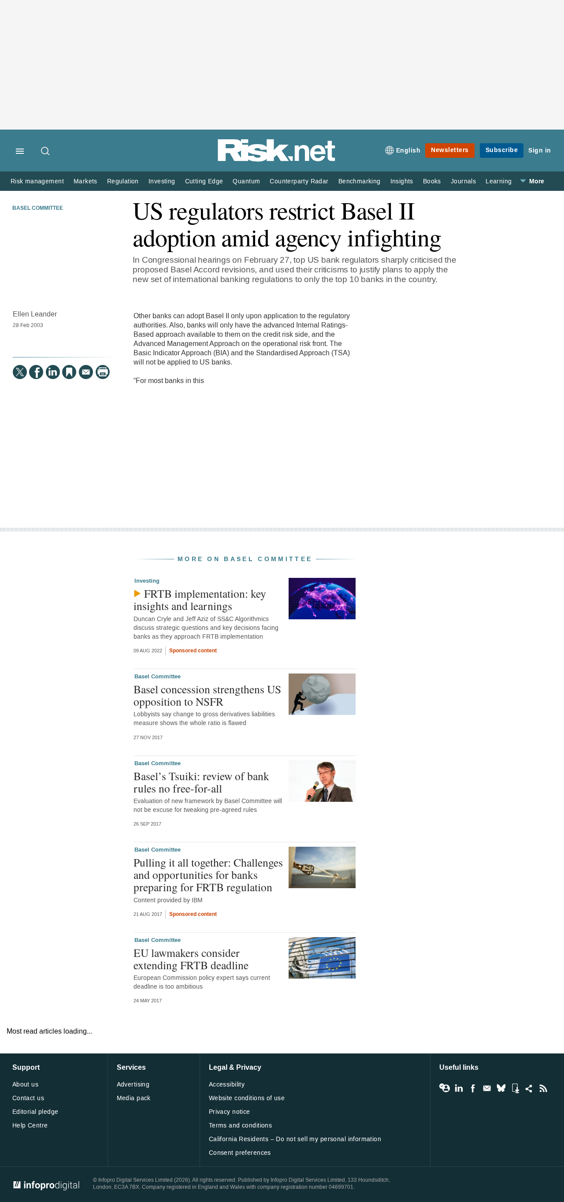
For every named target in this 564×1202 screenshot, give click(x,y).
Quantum (246, 181)
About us (25, 1084)
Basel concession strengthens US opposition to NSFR (207, 695)
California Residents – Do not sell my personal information (295, 1139)
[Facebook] (36, 372)
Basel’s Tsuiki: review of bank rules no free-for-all (201, 782)
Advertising (133, 1084)
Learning (499, 181)
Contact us (28, 1098)
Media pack (134, 1098)
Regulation (123, 181)
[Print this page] (103, 372)
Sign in (539, 150)
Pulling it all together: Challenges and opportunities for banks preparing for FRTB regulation (208, 874)
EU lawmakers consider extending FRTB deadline (191, 958)
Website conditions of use (247, 1098)
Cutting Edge (204, 181)
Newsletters (450, 150)
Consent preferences (240, 1153)
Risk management (37, 181)
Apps (515, 1088)
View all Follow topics (444, 1088)
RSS (543, 1088)
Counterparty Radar (299, 181)
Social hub (529, 1088)
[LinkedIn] (53, 372)
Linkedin (458, 1088)
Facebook (473, 1088)
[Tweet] (20, 372)
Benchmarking (359, 181)
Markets (85, 181)
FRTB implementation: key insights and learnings (200, 599)
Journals (463, 181)
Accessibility (227, 1084)
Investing (161, 181)
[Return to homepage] (276, 159)
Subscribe (502, 150)
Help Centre (30, 1125)
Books (432, 181)
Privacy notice (229, 1112)
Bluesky (501, 1088)
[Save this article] (69, 372)
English (408, 150)
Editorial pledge (35, 1112)
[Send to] (86, 372)
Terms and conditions (240, 1125)
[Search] (46, 152)
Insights (401, 181)
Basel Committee (37, 208)
